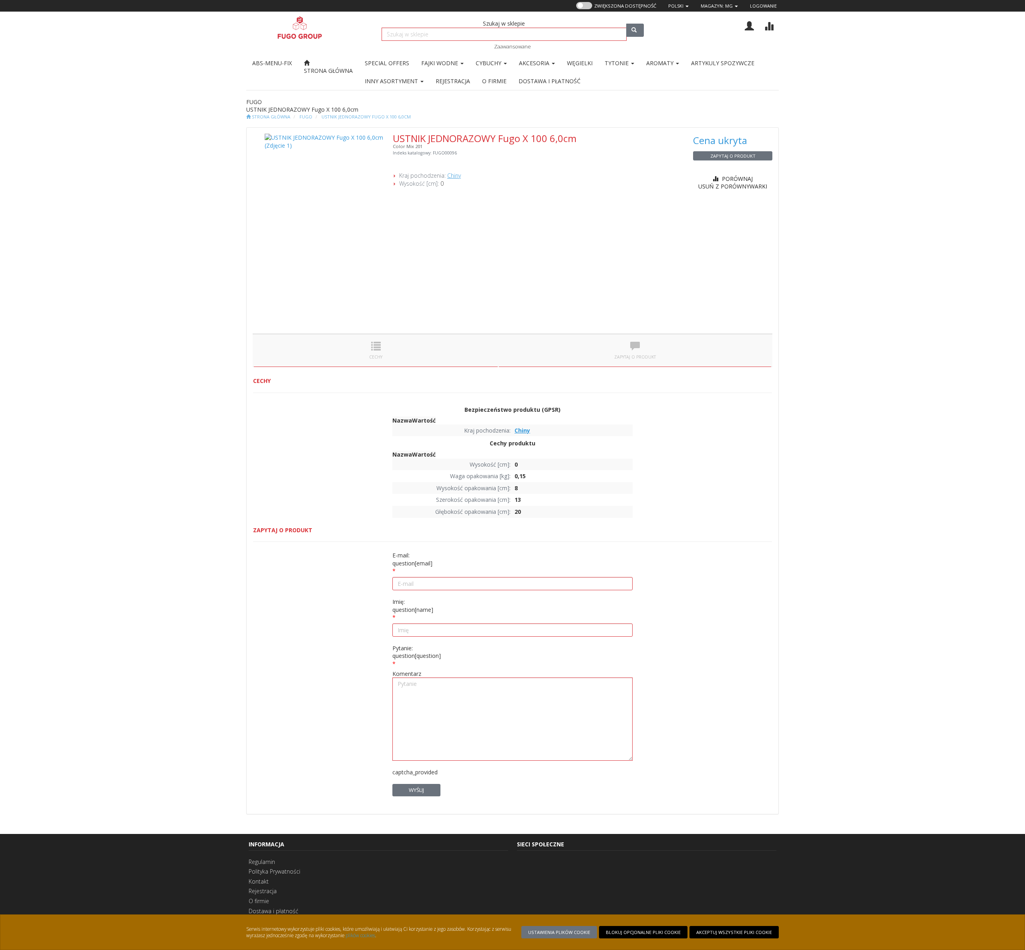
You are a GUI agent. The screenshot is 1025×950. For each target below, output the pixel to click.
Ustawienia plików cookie (559, 932)
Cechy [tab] (375, 357)
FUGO (305, 117)
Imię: (412, 605)
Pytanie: (416, 652)
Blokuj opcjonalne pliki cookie (643, 932)
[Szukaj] (635, 30)
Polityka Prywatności (274, 871)
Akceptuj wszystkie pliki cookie (734, 932)
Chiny (454, 175)
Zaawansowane (512, 46)
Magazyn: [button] (717, 6)
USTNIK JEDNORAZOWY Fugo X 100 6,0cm (366, 117)
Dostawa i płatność (273, 911)
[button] (678, 6)
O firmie (259, 901)
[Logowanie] (749, 25)
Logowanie (763, 6)
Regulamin (262, 862)
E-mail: (412, 559)
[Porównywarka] (769, 25)
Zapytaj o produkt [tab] (635, 357)
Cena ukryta (720, 140)
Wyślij (416, 790)
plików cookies (360, 935)
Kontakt (259, 881)
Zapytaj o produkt (733, 156)
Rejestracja (263, 891)
